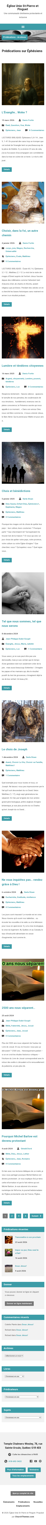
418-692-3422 (15, 1461)
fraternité (15, 1026)
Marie (23, 644)
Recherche (29, 248)
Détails (7, 169)
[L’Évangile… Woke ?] (23, 103)
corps (8, 248)
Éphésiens (10, 130)
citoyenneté (18, 378)
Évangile (9, 644)
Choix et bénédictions (16, 491)
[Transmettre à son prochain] (9, 1242)
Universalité (11, 251)
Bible (8, 1026)
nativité (30, 644)
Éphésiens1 (33, 504)
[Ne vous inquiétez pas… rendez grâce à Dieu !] (23, 870)
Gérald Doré (26, 1149)
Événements (9, 1502)
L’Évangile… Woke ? (14, 112)
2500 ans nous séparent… (18, 1007)
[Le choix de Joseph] (23, 740)
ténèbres (10, 381)
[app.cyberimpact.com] (40, 1461)
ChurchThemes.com (24, 1517)
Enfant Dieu (22, 504)
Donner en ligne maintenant (19, 1303)
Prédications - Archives (14, 37)
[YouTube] (35, 1461)
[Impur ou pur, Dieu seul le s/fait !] (9, 1255)
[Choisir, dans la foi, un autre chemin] (23, 221)
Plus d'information (15, 1470)
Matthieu (26, 256)
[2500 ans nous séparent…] (23, 998)
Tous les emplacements (23, 1476)
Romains (26, 1159)
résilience (31, 897)
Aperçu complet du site (23, 1493)
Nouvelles (38, 1502)
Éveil (8, 125)
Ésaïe (18, 256)
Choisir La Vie (18, 762)
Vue (22, 125)
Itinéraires (34, 1470)
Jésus (17, 644)
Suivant (35, 1216)
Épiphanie (10, 507)
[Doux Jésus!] (9, 1270)
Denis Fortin (28, 120)
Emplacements (23, 1506)
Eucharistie (11, 897)
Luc (18, 387)
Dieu (13, 1154)
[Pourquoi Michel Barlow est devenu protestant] (23, 1127)
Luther (26, 1154)
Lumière (28, 378)
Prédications (24, 1502)
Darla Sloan (28, 499)
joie (14, 248)
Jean (18, 130)
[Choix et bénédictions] (23, 482)
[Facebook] (31, 1461)
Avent (8, 762)
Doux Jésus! (21, 1266)
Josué (30, 1026)
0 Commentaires (36, 130)
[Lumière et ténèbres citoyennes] (23, 356)
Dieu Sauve (11, 504)
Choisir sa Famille (34, 762)
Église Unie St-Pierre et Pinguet (22, 7)
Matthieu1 (10, 765)
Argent (9, 378)
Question (15, 125)
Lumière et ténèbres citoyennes (22, 365)
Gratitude (21, 897)
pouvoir (36, 378)
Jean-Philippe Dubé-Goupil (18, 639)
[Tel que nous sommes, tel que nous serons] (23, 612)
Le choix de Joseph (14, 749)
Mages (20, 248)
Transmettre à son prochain (28, 1237)
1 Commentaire (35, 649)
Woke (27, 125)
